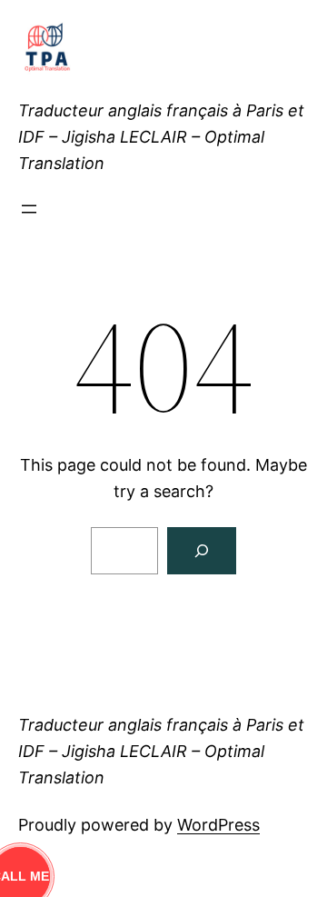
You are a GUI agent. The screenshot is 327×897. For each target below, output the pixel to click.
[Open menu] (29, 209)
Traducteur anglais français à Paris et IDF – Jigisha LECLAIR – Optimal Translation (161, 137)
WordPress (218, 824)
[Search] (201, 550)
